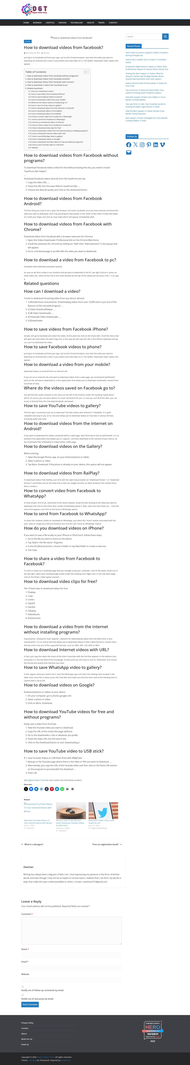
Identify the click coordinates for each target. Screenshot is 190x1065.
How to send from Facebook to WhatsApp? (48, 119)
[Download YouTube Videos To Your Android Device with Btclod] (39, 810)
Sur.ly (158, 1037)
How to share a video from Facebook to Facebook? (51, 125)
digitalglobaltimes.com (152, 1031)
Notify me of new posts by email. (37, 998)
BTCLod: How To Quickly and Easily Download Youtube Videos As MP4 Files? (70, 823)
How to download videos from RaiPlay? (46, 114)
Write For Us (26, 1039)
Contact (113, 22)
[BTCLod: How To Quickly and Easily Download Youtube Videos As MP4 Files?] (71, 810)
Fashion (62, 22)
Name (25, 949)
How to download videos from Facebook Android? (48, 79)
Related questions (35, 88)
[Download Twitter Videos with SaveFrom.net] (103, 810)
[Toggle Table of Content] (85, 72)
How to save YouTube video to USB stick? (48, 145)
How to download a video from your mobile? (48, 100)
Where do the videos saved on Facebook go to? (49, 102)
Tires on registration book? (105, 844)
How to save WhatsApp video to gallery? (47, 136)
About (24, 1033)
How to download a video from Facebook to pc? (47, 85)
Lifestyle (50, 22)
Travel (101, 22)
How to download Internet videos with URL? (49, 133)
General (28, 41)
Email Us (25, 1044)
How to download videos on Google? (46, 139)
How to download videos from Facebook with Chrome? (50, 82)
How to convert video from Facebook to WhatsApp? (52, 116)
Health (90, 22)
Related (35, 147)
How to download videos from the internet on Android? (52, 108)
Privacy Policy (27, 1023)
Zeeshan (46, 53)
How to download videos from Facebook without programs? (52, 76)
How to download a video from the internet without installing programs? (60, 131)
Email (24, 961)
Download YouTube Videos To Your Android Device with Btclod (38, 821)
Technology (77, 22)
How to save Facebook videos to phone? (46, 97)
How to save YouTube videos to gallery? (46, 105)
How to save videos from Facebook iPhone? (48, 94)
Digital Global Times (36, 780)
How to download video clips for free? (46, 128)
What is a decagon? (33, 844)
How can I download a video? (42, 91)
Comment (27, 914)
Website (25, 974)
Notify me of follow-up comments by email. (42, 990)
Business (37, 22)
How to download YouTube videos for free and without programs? (57, 142)
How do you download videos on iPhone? (48, 122)
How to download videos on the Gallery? (46, 111)
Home (26, 22)
